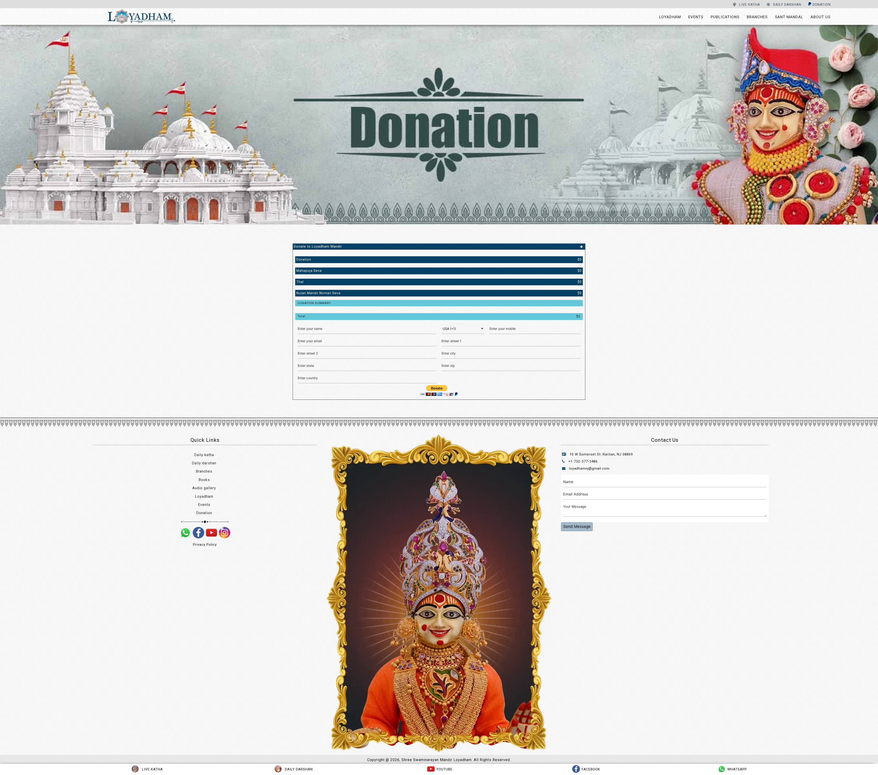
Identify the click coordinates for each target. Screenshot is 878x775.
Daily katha (204, 455)
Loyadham (204, 496)
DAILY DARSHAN (786, 5)
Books (204, 480)
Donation (204, 513)
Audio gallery (204, 488)
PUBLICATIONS (725, 17)
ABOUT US (820, 17)
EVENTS (695, 17)
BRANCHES (757, 17)
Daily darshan (204, 463)
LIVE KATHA (749, 5)
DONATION (821, 5)
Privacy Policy (205, 544)
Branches (204, 471)
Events (204, 505)
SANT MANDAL (789, 17)
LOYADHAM (670, 17)
